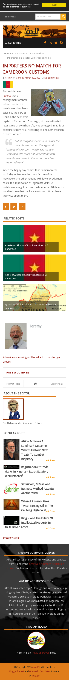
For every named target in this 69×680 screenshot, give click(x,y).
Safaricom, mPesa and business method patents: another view (37, 488)
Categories (14, 43)
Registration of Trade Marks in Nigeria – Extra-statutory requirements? (26, 471)
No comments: (51, 77)
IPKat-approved (41, 652)
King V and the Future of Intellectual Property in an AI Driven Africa (28, 522)
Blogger (36, 675)
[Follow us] (56, 43)
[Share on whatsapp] (30, 206)
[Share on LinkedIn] (22, 206)
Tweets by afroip (11, 537)
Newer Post (13, 383)
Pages (11, 16)
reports (7, 95)
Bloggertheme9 (16, 671)
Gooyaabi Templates (39, 671)
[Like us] (45, 43)
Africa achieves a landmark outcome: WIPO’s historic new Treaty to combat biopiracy (34, 450)
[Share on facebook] (6, 206)
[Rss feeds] (61, 43)
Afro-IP (35, 667)
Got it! (54, 5)
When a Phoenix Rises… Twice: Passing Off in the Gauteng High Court (37, 505)
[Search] (63, 17)
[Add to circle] (50, 43)
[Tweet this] (13, 206)
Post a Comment (18, 372)
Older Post (56, 383)
